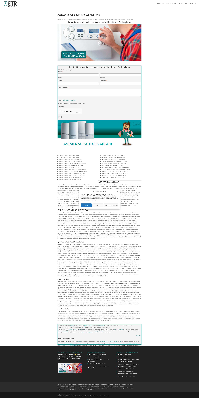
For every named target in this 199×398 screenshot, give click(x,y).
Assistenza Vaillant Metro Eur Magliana (68, 345)
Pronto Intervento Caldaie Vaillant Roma (128, 364)
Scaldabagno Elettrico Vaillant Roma (107, 388)
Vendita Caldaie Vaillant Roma (125, 371)
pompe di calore (99, 331)
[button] (117, 191)
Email (60, 81)
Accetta (86, 205)
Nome (59, 77)
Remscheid (101, 325)
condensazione (103, 341)
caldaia (79, 341)
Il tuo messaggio (63, 87)
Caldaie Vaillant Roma (123, 357)
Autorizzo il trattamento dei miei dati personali (72, 103)
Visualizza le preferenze (111, 205)
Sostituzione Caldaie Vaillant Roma (127, 369)
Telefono (103, 81)
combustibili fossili (87, 332)
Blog (186, 3)
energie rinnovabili (63, 331)
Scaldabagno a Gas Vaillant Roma (126, 376)
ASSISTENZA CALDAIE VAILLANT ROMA (173, 3)
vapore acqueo (113, 341)
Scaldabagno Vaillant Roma (125, 361)
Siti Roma (106, 396)
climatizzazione (82, 329)
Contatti (191, 3)
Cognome (102, 77)
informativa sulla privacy (69, 100)
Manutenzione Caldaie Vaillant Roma (127, 373)
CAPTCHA (61, 106)
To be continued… (132, 343)
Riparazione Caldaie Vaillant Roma (127, 366)
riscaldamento (72, 329)
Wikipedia (138, 335)
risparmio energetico (118, 329)
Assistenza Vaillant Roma (124, 354)
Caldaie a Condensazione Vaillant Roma (88, 384)
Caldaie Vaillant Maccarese (95, 357)
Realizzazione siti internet (77, 396)
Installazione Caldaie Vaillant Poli (96, 363)
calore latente (68, 343)
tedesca (72, 325)
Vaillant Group (87, 325)
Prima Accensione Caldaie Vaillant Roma (128, 359)
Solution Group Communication (93, 396)
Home (159, 3)
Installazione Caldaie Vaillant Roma (124, 384)
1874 (85, 327)
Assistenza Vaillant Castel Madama (97, 354)
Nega (98, 205)
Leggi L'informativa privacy (65, 394)
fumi (121, 341)
